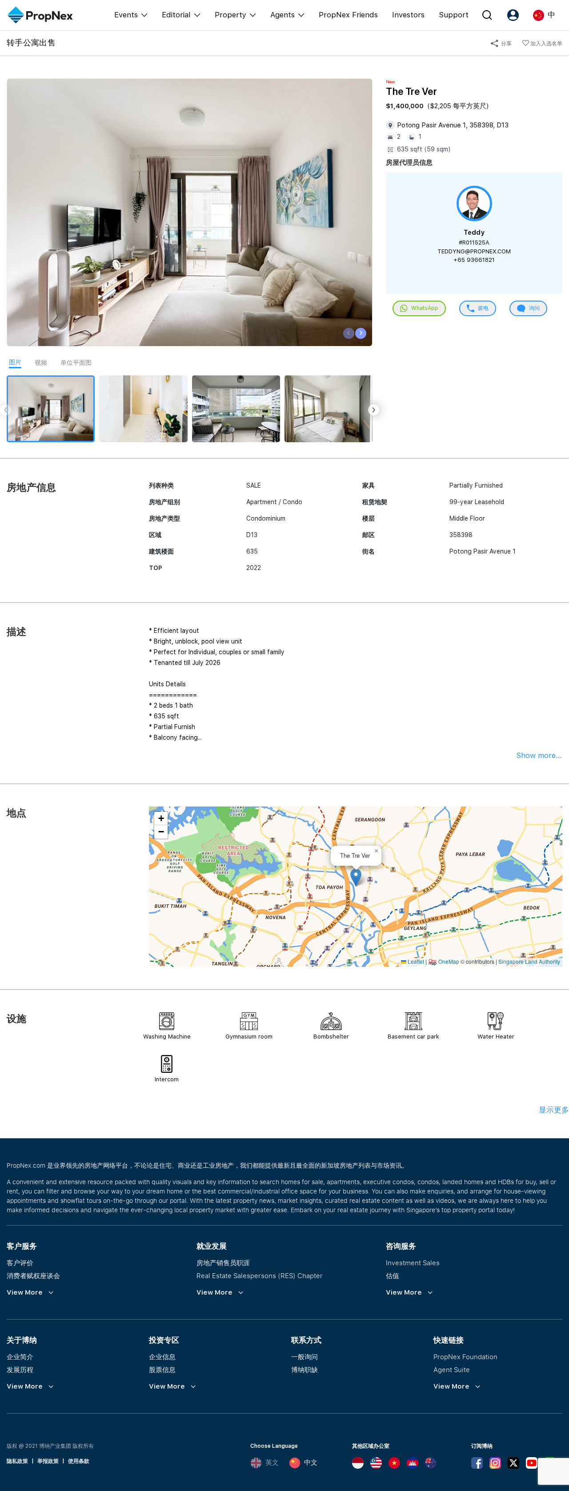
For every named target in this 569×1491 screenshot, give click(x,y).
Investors (408, 14)
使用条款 (78, 1461)
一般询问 (304, 1356)
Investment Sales (413, 1262)
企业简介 (20, 1356)
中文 (310, 1462)
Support (454, 14)
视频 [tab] (41, 362)
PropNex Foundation (465, 1356)
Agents (282, 14)
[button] (355, 877)
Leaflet (415, 961)
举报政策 (48, 1461)
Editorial (176, 14)
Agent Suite (451, 1369)
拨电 (483, 308)
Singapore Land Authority (529, 961)
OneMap (448, 961)
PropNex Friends (348, 14)
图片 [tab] (15, 362)
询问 (534, 308)
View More (25, 1292)
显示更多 (554, 1109)
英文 (272, 1462)
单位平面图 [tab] (76, 362)
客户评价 (20, 1262)
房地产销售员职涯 (223, 1262)
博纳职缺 (304, 1369)
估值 (392, 1275)
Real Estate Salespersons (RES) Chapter (259, 1275)
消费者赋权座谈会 (33, 1275)
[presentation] (348, 333)
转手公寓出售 (31, 42)
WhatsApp (424, 308)
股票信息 (162, 1369)
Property (230, 14)
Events (126, 14)
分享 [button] (506, 44)
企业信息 (162, 1356)
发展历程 (20, 1369)
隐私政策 (17, 1461)
